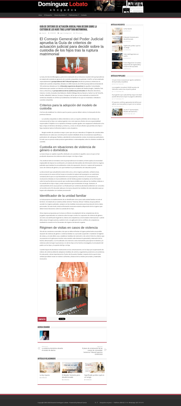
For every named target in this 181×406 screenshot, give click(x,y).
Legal (61, 33)
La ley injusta (45, 375)
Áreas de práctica (59, 15)
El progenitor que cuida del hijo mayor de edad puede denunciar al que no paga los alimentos (127, 96)
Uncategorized (67, 33)
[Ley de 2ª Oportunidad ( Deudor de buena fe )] (117, 112)
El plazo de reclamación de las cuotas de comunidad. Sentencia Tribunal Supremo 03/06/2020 (92, 350)
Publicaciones (73, 15)
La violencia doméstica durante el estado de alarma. (52, 348)
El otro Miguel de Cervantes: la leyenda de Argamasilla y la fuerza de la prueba (132, 64)
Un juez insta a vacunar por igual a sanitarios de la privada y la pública (126, 81)
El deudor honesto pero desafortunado (71, 376)
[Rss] (95, 402)
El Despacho (48, 15)
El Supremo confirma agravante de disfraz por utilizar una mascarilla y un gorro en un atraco (126, 103)
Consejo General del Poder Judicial (73, 39)
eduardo (43, 33)
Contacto (84, 15)
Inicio (40, 15)
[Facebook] (97, 402)
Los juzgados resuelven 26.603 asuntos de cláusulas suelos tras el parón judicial (125, 88)
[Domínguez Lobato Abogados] (90, 6)
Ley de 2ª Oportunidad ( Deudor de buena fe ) (130, 110)
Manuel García (82, 402)
